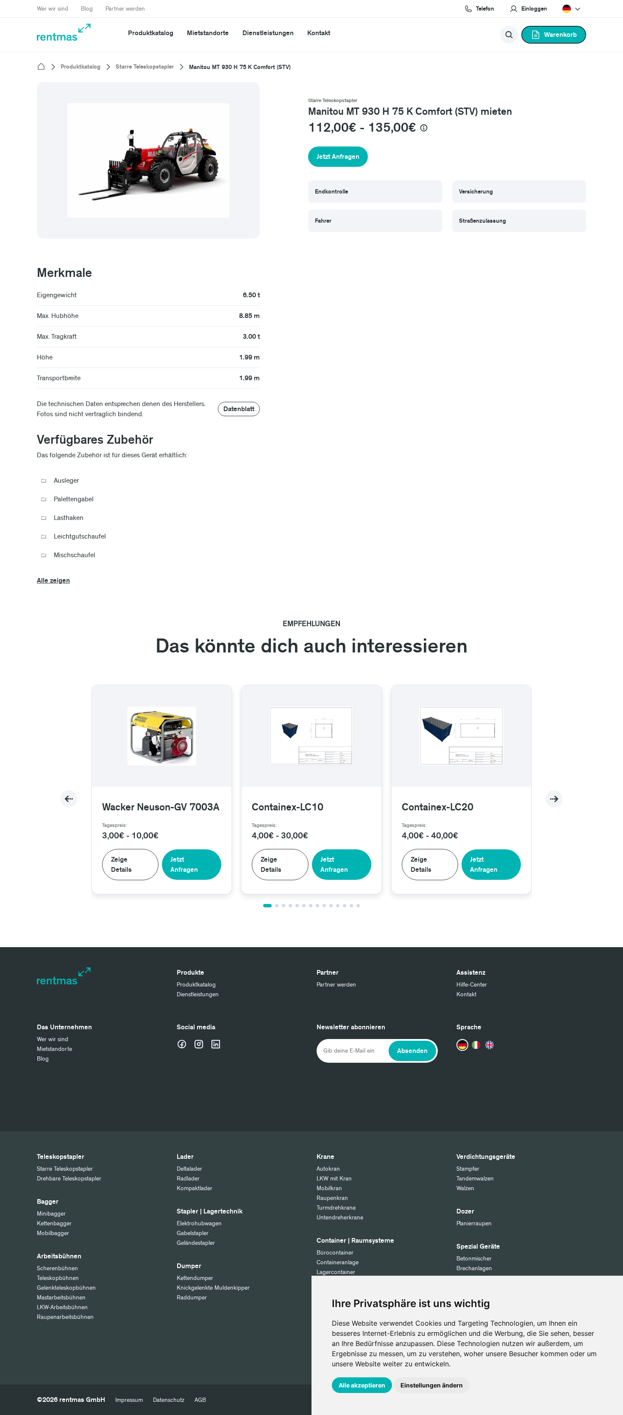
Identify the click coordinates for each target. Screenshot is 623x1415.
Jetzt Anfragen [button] (338, 156)
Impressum (129, 1400)
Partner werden (125, 8)
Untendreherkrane (340, 1217)
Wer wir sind (52, 8)
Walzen (465, 1188)
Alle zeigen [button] (53, 580)
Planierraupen (474, 1223)
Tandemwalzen (475, 1178)
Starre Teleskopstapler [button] (332, 100)
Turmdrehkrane (336, 1207)
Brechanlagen (474, 1268)
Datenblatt (238, 409)
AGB (200, 1400)
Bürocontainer (335, 1252)
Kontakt (318, 33)
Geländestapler (196, 1242)
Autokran (328, 1168)
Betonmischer (474, 1258)
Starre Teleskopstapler (145, 67)
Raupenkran (332, 1198)
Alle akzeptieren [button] (362, 1385)
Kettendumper (195, 1278)
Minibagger (51, 1213)
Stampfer (467, 1168)
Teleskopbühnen (58, 1278)
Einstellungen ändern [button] (431, 1385)
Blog (87, 8)
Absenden (412, 1051)
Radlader (188, 1178)
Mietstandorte (208, 33)
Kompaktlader (194, 1188)
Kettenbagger (54, 1223)
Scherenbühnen (57, 1268)
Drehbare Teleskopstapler (69, 1178)
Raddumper (192, 1297)
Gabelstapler (193, 1233)
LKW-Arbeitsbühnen (62, 1307)
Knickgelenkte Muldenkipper (213, 1287)
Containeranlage (338, 1262)
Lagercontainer (336, 1272)
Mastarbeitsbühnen (61, 1297)
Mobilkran (329, 1188)
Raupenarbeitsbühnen (65, 1317)
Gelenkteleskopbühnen (66, 1287)
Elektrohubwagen (199, 1223)
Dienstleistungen (268, 33)
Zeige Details (121, 864)
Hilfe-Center (471, 984)
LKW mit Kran (334, 1178)
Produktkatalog (150, 33)
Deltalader (189, 1168)
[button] (528, 9)
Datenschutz (168, 1400)
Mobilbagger (53, 1233)
